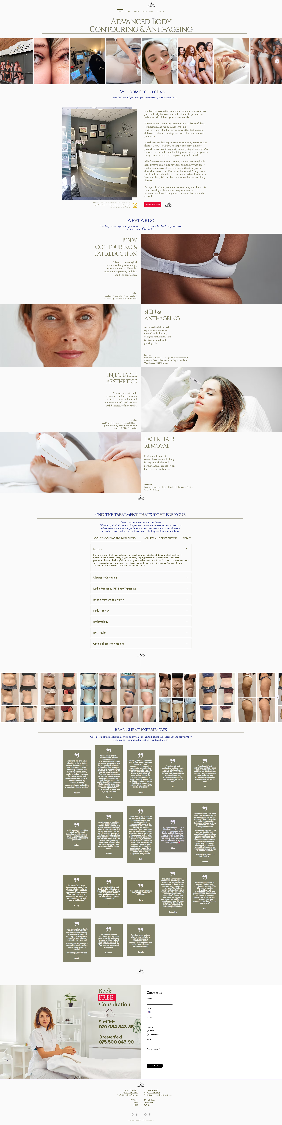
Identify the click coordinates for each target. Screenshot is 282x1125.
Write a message (153, 1049)
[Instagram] (132, 1114)
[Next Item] (277, 61)
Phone (149, 1008)
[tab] (116, 538)
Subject (150, 1039)
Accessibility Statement (148, 1120)
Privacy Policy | (132, 1120)
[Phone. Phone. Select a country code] (150, 1012)
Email (149, 1018)
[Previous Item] (5, 61)
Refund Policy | (139, 1120)
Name (149, 999)
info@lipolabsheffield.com (128, 1095)
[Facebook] (136, 1114)
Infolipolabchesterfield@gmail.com (159, 1095)
